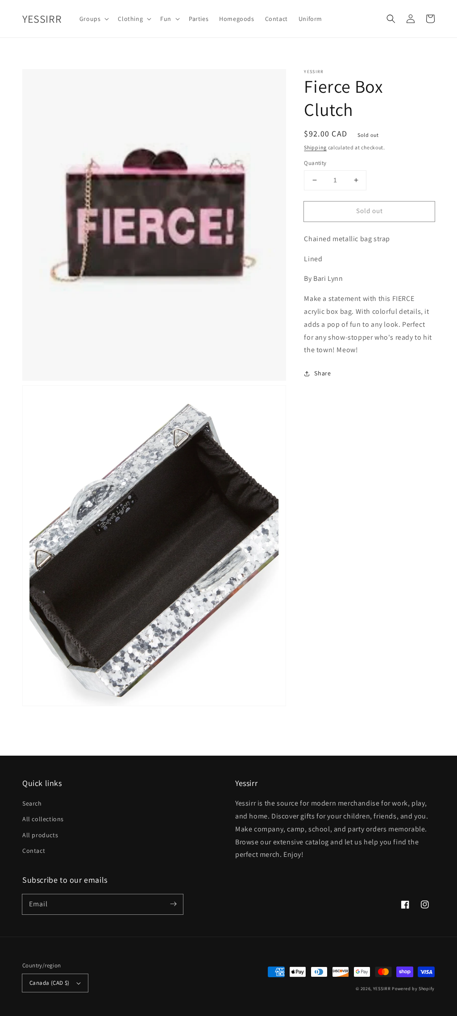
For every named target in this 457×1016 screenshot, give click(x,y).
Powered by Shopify (413, 988)
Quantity (315, 163)
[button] (391, 19)
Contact (33, 851)
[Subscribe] (173, 904)
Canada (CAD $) (49, 983)
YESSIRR (382, 988)
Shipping (315, 147)
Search (32, 803)
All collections (43, 819)
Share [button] (322, 373)
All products (40, 835)
